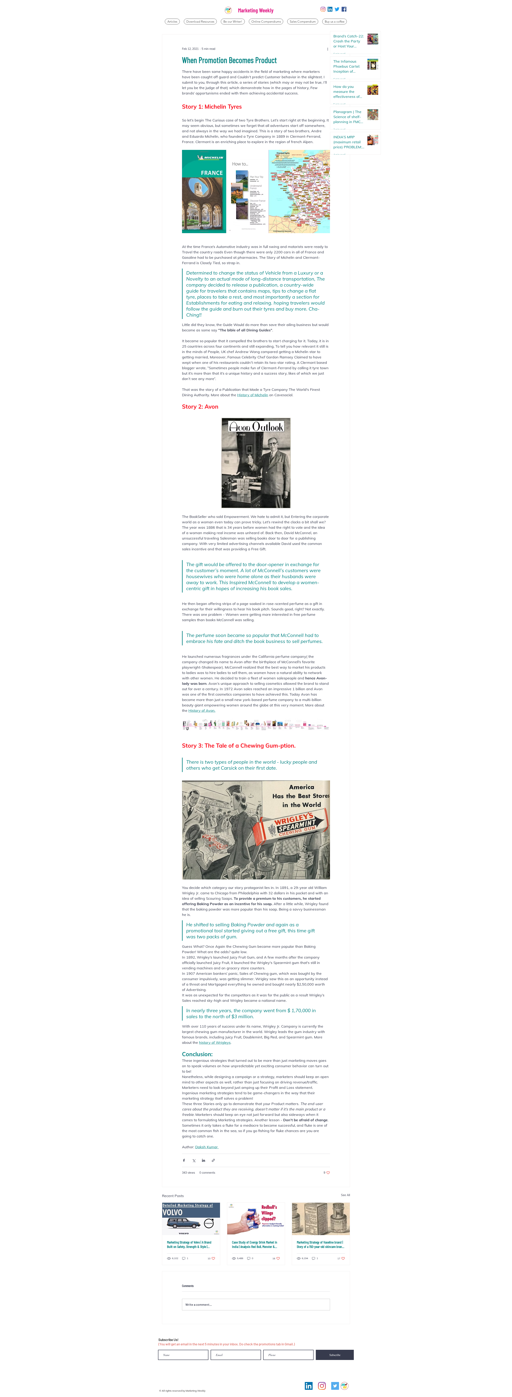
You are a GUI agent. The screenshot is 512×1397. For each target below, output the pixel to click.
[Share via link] (213, 1160)
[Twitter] (337, 9)
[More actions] (327, 48)
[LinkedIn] (330, 9)
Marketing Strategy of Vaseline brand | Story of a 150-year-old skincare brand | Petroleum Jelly (320, 1244)
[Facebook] (344, 9)
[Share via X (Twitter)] (194, 1160)
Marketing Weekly (256, 10)
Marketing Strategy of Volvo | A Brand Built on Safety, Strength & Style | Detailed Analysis (189, 1244)
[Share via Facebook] (184, 1160)
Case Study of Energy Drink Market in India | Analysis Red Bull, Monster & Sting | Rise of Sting (254, 1244)
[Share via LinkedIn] (203, 1160)
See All (345, 1195)
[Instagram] (323, 9)
